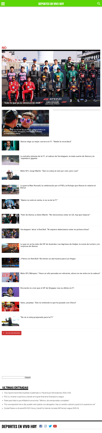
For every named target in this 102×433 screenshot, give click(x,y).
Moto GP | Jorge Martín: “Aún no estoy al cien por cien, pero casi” (49, 171)
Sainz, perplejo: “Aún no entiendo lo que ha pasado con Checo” (48, 303)
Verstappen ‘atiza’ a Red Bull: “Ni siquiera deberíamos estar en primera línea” (54, 229)
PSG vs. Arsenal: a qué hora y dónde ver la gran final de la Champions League (34, 397)
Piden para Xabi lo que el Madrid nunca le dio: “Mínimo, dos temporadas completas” (36, 401)
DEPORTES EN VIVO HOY (19, 426)
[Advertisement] (51, 27)
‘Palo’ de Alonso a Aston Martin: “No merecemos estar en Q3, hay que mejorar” (55, 215)
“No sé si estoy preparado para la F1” (36, 317)
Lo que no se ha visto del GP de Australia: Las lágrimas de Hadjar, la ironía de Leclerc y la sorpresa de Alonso (60, 245)
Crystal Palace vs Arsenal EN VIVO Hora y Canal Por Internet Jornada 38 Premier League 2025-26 (41, 408)
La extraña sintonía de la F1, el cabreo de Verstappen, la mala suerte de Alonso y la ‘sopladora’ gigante (57, 157)
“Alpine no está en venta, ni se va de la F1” (39, 200)
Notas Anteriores (13, 333)
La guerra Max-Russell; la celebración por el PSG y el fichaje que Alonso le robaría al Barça (58, 186)
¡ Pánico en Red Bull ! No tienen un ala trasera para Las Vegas (48, 259)
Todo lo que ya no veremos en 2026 (22, 103)
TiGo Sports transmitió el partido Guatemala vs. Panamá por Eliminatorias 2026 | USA (37, 393)
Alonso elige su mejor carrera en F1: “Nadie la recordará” (45, 141)
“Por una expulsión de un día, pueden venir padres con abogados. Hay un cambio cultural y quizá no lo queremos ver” (50, 404)
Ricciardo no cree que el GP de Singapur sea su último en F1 (47, 288)
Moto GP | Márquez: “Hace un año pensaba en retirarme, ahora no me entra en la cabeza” (60, 273)
